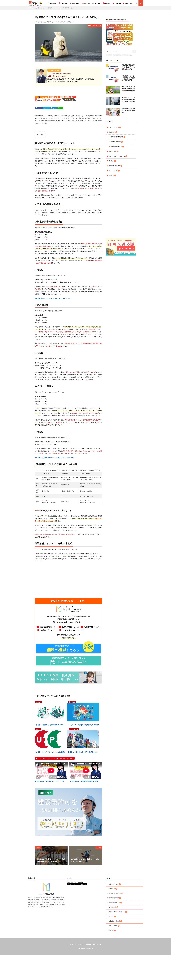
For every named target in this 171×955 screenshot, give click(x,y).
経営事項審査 (75, 3)
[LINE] (60, 108)
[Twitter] (46, 108)
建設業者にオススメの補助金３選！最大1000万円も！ (61, 8)
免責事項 (88, 944)
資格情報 (112, 175)
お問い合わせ (97, 944)
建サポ (91, 948)
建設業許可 (53, 3)
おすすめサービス (114, 127)
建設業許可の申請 (116, 141)
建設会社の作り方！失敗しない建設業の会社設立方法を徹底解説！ (128, 88)
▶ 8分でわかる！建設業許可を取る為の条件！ (84, 781)
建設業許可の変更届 (117, 146)
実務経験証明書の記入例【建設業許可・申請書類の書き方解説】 (128, 67)
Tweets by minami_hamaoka (75, 882)
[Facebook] (39, 108)
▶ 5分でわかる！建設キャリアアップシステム (49, 781)
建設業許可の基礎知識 (118, 137)
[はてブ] (53, 108)
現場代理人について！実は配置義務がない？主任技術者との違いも (128, 99)
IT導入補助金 (71, 21)
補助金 (49, 21)
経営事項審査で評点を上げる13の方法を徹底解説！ (128, 110)
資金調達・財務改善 (40, 8)
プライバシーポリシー (76, 944)
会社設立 (107, 3)
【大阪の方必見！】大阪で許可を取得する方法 (82, 752)
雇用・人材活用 (114, 170)
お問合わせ (118, 3)
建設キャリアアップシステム (92, 3)
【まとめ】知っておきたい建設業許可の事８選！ (83, 725)
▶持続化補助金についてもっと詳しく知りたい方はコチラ (53, 298)
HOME (31, 8)
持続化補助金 (64, 21)
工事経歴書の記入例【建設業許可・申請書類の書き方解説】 (128, 78)
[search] (134, 51)
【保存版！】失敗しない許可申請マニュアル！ (50, 725)
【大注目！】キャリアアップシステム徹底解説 (50, 752)
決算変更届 (64, 3)
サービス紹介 (128, 3)
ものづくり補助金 (56, 21)
